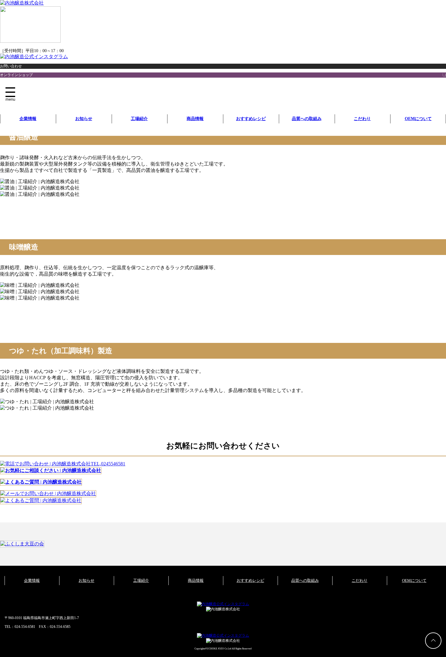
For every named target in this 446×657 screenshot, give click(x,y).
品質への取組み (307, 118)
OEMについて (418, 118)
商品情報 (195, 118)
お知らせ (83, 118)
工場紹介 (139, 118)
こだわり (362, 118)
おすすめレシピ (251, 118)
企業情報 (27, 118)
